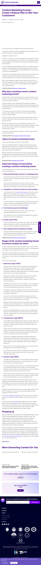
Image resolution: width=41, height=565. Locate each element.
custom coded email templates (12, 395)
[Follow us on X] (4, 524)
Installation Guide (6, 517)
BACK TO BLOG (5, 441)
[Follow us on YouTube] (8, 524)
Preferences (5, 562)
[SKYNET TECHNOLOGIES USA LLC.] (9, 2)
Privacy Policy (13, 547)
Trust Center (23, 547)
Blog (4, 5)
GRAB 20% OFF (39, 228)
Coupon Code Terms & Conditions (31, 547)
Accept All (14, 562)
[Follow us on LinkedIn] (6, 524)
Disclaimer (18, 547)
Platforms (4, 508)
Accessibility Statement (18, 548)
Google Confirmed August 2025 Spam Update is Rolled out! (10, 467)
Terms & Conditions (6, 547)
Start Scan (35, 502)
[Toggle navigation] (38, 2)
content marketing (16, 401)
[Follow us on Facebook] (2, 524)
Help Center (4, 519)
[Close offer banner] (39, 223)
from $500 (20, 490)
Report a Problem (6, 515)
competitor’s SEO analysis (21, 192)
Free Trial (20, 477)
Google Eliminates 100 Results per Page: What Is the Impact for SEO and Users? (29, 467)
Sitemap (24, 548)
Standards (4, 510)
